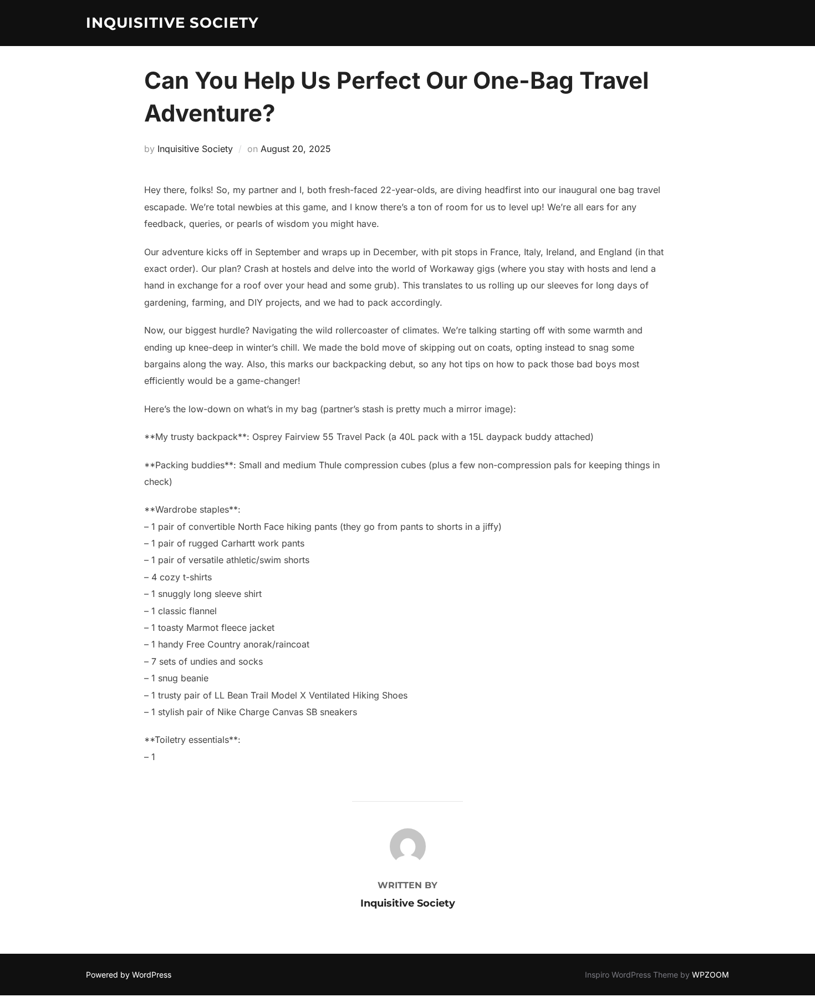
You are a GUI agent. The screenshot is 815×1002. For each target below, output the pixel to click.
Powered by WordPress (128, 974)
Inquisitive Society (172, 23)
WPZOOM (710, 974)
